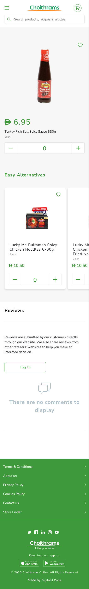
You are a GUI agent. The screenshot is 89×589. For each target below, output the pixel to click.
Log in (25, 367)
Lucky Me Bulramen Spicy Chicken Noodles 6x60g (33, 247)
